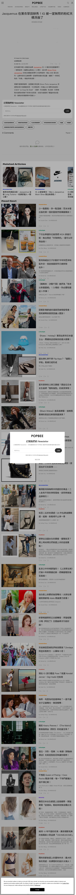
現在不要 (37, 459)
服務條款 (41, 455)
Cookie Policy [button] (65, 883)
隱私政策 (46, 455)
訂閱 (58, 450)
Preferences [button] (37, 885)
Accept (37, 889)
